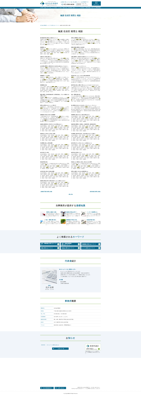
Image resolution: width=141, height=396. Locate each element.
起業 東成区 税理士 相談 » (95, 191)
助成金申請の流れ (44, 161)
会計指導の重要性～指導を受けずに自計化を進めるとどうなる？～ (54, 66)
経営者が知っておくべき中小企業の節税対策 (80, 75)
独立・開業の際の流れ (76, 94)
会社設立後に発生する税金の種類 (47, 171)
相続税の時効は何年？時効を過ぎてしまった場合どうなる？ (52, 180)
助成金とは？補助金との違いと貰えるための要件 (81, 161)
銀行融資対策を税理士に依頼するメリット (49, 37)
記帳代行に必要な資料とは (45, 56)
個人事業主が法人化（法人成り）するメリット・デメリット (83, 105)
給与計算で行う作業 (44, 152)
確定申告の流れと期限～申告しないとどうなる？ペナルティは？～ (85, 85)
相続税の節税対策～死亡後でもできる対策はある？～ (51, 124)
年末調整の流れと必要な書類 (46, 143)
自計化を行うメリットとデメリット (78, 66)
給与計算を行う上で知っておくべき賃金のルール (81, 143)
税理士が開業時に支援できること (78, 37)
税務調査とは (43, 47)
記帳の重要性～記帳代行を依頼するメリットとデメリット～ (83, 56)
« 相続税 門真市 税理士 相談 (46, 191)
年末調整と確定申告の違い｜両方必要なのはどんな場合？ (83, 133)
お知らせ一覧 (61, 348)
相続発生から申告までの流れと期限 (47, 133)
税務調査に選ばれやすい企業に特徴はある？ (80, 114)
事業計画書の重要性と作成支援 (77, 47)
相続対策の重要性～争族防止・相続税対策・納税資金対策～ (83, 124)
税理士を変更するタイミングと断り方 (48, 105)
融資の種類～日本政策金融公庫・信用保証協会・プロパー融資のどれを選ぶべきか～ (54, 95)
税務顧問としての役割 (45, 75)
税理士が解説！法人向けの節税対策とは (79, 171)
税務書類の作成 (43, 85)
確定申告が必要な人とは (76, 152)
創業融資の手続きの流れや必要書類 (47, 114)
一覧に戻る (70, 194)
